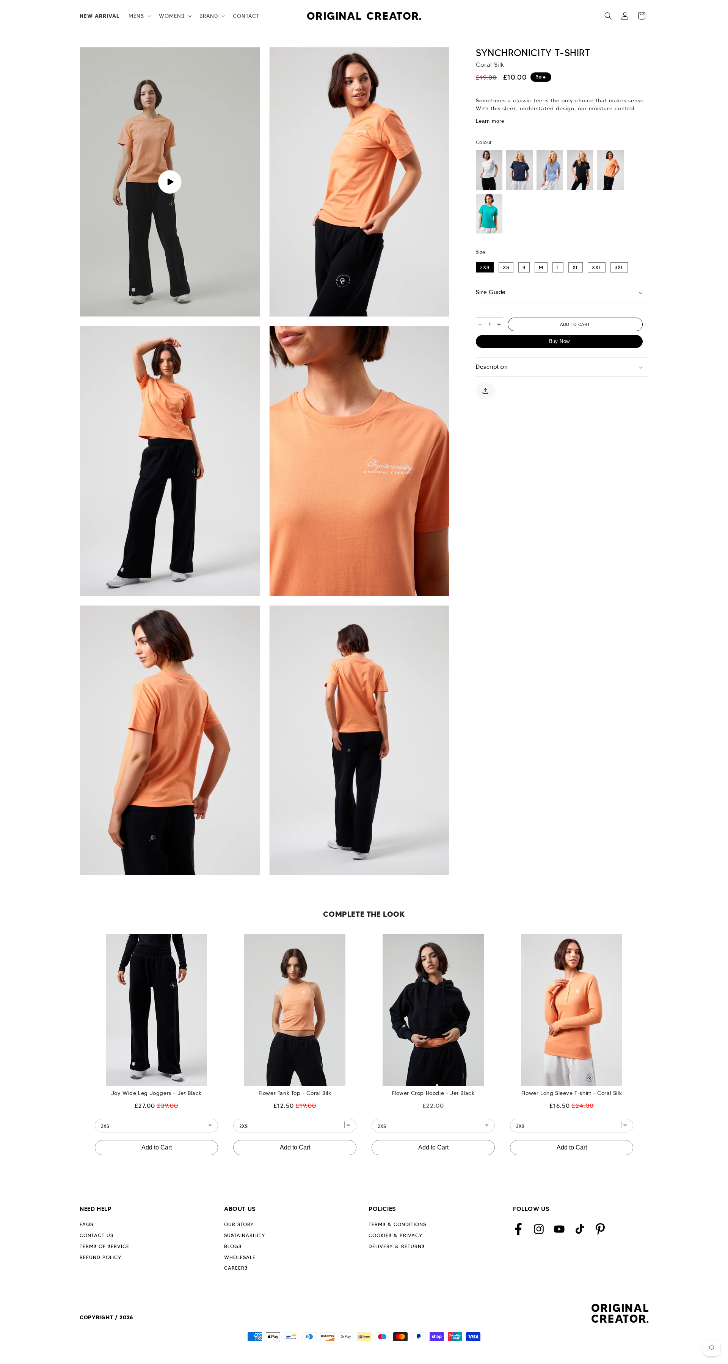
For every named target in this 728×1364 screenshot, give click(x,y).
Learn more (490, 121)
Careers (236, 1268)
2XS (485, 267)
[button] (139, 16)
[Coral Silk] (610, 170)
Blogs (233, 1246)
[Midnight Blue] (519, 170)
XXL (596, 267)
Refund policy (101, 1257)
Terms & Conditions (397, 1224)
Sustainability (244, 1235)
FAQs (86, 1224)
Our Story (239, 1224)
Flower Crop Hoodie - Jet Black (433, 1093)
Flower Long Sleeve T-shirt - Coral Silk (571, 1093)
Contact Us (96, 1235)
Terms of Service (104, 1246)
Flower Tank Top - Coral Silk (295, 1093)
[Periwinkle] (550, 170)
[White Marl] (489, 170)
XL (576, 267)
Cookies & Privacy (396, 1235)
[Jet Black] (580, 170)
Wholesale (240, 1257)
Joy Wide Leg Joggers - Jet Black (156, 1093)
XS (506, 267)
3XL (619, 267)
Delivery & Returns (397, 1246)
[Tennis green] (489, 213)
